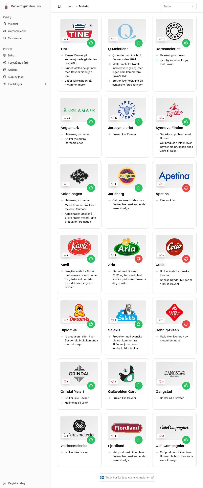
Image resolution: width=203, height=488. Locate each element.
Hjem (70, 6)
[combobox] (179, 6)
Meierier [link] (84, 6)
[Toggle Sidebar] (50, 244)
